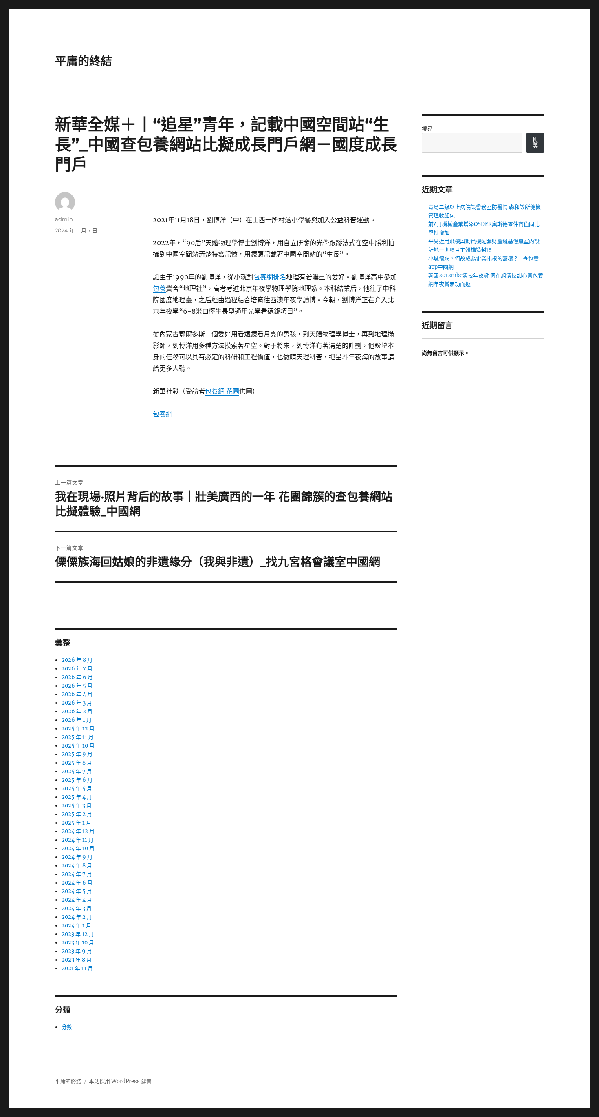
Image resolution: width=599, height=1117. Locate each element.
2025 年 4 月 (77, 797)
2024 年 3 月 (77, 908)
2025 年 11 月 (78, 737)
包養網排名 (269, 277)
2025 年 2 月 (77, 814)
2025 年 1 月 (76, 822)
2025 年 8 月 (77, 762)
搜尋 (427, 128)
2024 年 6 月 (77, 882)
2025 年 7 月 (77, 771)
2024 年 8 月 (77, 865)
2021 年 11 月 (77, 968)
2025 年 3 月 (77, 805)
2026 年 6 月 (77, 677)
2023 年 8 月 (77, 959)
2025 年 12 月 (78, 728)
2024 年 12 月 (78, 831)
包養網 (162, 414)
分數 (67, 1027)
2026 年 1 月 (77, 720)
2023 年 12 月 (78, 934)
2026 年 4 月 (77, 694)
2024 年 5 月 (77, 891)
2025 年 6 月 (77, 779)
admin (64, 219)
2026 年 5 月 (77, 685)
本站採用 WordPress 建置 (120, 1081)
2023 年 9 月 (77, 951)
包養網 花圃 (222, 391)
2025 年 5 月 (77, 788)
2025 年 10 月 (78, 745)
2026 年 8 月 (77, 660)
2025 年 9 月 (77, 754)
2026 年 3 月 (77, 702)
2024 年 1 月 (76, 925)
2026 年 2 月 (77, 711)
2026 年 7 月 (77, 668)
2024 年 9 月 (77, 857)
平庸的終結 (83, 61)
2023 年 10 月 (78, 942)
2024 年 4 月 (77, 899)
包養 (159, 288)
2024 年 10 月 (78, 848)
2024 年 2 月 (77, 917)
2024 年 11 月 (78, 839)
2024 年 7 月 (77, 874)
